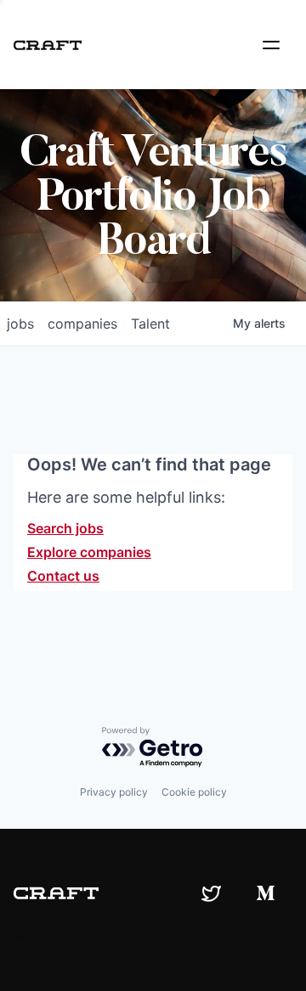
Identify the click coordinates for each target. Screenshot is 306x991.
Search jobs (65, 528)
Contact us (63, 575)
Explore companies (89, 551)
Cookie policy (194, 791)
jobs (20, 323)
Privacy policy (114, 791)
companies (82, 323)
